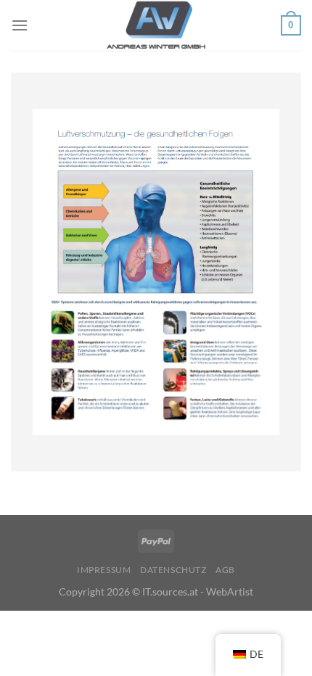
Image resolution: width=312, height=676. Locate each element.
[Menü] (19, 25)
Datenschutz (173, 569)
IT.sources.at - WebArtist (197, 591)
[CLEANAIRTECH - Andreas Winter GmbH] (156, 25)
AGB (225, 569)
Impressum (104, 569)
